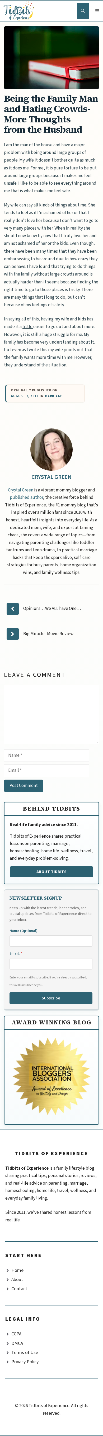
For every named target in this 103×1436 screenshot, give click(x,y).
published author (26, 497)
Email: (16, 953)
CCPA (16, 1334)
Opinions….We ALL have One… (52, 608)
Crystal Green (51, 477)
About (17, 1279)
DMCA (17, 1343)
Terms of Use (24, 1352)
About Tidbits (51, 872)
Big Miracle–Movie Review (48, 634)
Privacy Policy (25, 1362)
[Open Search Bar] (83, 11)
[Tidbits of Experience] (20, 11)
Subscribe (51, 998)
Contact (19, 1288)
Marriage (53, 396)
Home (17, 1270)
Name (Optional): (24, 931)
